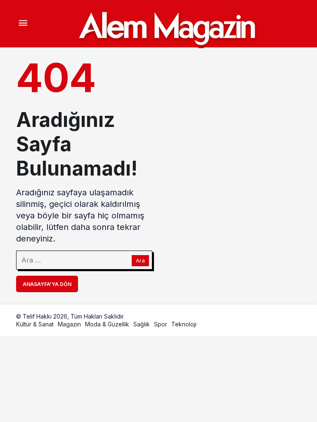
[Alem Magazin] (167, 27)
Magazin (69, 324)
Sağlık (141, 324)
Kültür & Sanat (35, 324)
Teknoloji (183, 324)
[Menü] (22, 23)
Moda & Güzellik (107, 324)
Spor (160, 324)
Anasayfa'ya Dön (47, 284)
